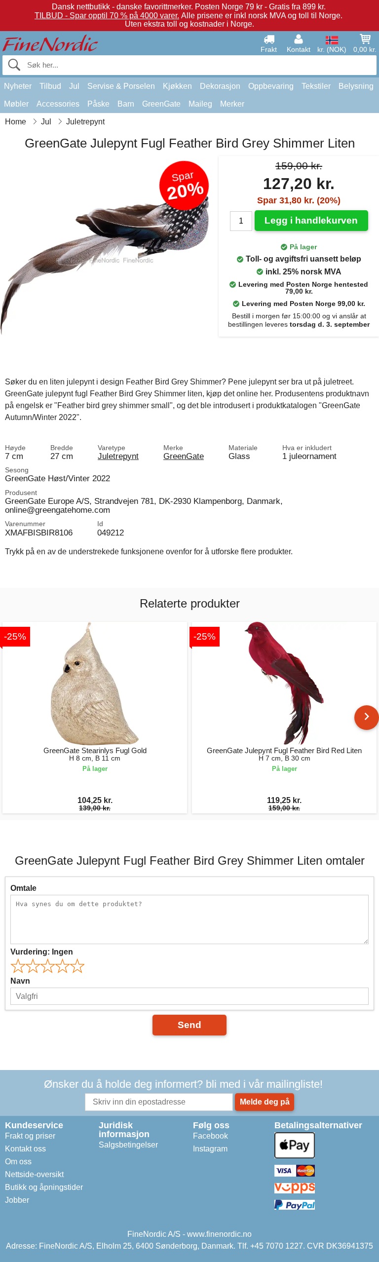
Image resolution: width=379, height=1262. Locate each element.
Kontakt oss (25, 1149)
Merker (232, 104)
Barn (125, 104)
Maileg (200, 104)
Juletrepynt (118, 456)
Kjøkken (177, 86)
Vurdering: (41, 952)
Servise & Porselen (121, 86)
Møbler (16, 104)
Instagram (210, 1149)
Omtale (23, 888)
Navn (20, 981)
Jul (74, 86)
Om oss (18, 1161)
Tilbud (50, 86)
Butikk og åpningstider (44, 1187)
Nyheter (18, 86)
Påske (98, 104)
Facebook (210, 1136)
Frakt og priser (30, 1136)
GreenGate (161, 104)
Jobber (17, 1200)
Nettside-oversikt (34, 1174)
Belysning (356, 86)
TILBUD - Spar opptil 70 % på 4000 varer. (107, 15)
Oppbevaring (271, 86)
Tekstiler (316, 86)
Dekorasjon (220, 86)
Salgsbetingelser (128, 1145)
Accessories (58, 104)
